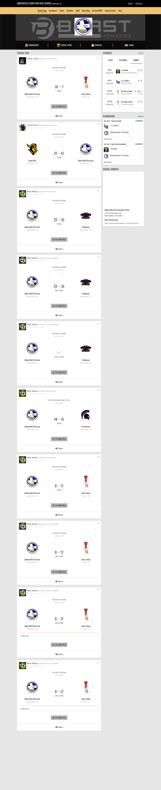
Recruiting (86, 10)
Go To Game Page (59, 106)
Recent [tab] (136, 60)
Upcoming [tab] (123, 60)
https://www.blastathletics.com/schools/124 (121, 223)
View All (141, 53)
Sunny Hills (32, 160)
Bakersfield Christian (32, 94)
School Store (66, 45)
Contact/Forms (110, 10)
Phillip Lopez (32, 58)
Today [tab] (110, 60)
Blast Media (32, 191)
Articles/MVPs (97, 10)
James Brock (33, 125)
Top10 (77, 10)
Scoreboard (53, 10)
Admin (130, 3)
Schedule (69, 10)
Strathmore (85, 426)
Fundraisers (34, 45)
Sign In (140, 3)
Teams (61, 10)
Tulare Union (85, 94)
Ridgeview (85, 227)
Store (120, 10)
